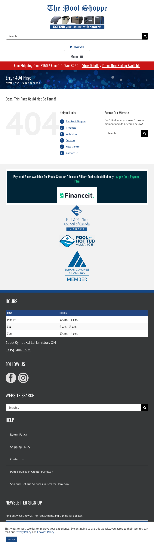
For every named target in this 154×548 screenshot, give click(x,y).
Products (71, 127)
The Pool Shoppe (75, 121)
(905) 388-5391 (18, 350)
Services (70, 140)
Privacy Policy (23, 532)
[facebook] (11, 378)
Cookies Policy (45, 532)
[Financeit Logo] (77, 188)
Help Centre (72, 146)
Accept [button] (11, 539)
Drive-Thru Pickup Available (121, 65)
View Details (90, 65)
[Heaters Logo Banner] (77, 17)
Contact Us (72, 153)
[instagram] (23, 378)
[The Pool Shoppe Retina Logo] (77, 6)
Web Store (72, 134)
